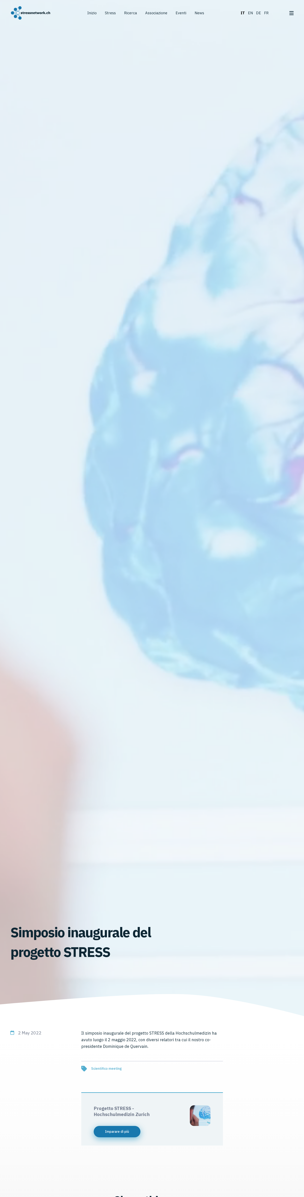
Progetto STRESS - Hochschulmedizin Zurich (122, 1111)
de (258, 13)
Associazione (156, 13)
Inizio (92, 13)
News (199, 13)
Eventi (181, 13)
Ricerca (130, 13)
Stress (110, 13)
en (250, 13)
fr (266, 13)
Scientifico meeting (106, 1068)
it (243, 13)
